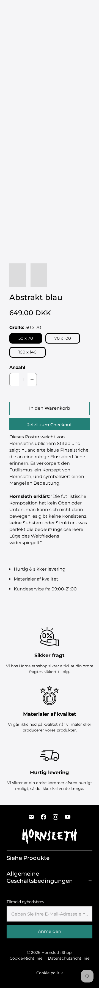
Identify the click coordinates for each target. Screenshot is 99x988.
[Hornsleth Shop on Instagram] (56, 817)
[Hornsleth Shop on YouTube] (68, 817)
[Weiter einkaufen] (94, 9)
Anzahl (17, 367)
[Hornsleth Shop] (23, 9)
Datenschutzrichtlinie (68, 958)
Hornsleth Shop (57, 952)
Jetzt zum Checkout (49, 424)
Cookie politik (49, 972)
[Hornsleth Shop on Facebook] (43, 817)
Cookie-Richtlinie (26, 958)
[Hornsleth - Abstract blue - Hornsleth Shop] (49, 91)
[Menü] (73, 9)
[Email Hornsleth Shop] (31, 817)
